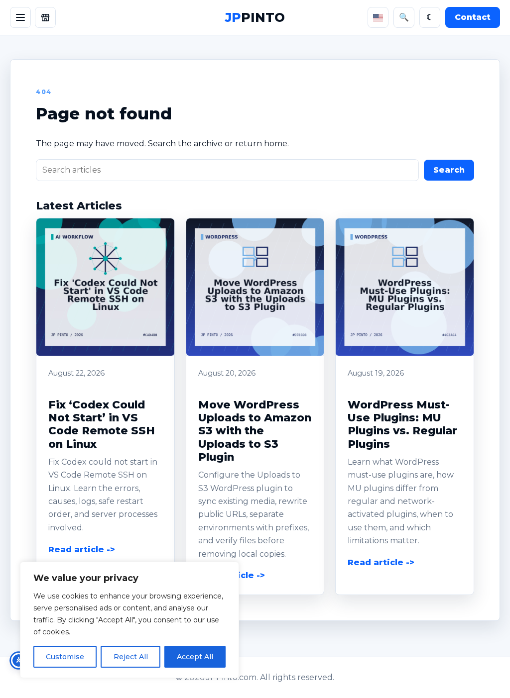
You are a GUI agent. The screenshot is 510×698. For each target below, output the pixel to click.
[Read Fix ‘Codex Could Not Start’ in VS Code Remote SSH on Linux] (105, 287)
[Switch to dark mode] (429, 17)
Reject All (131, 656)
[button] (105, 287)
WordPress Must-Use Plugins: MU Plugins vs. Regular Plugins (402, 424)
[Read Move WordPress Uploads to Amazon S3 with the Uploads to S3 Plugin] (255, 287)
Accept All (195, 656)
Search (449, 170)
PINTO (255, 17)
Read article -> (81, 549)
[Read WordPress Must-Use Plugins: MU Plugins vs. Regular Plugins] (405, 287)
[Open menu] (20, 17)
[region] (129, 620)
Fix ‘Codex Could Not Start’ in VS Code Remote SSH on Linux (101, 424)
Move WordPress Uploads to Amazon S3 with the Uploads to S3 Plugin (254, 430)
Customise (65, 656)
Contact (473, 17)
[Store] (45, 17)
